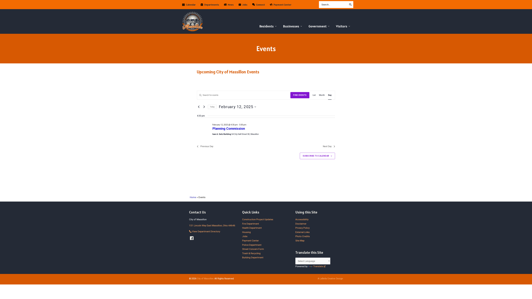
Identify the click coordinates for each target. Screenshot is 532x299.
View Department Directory (205, 231)
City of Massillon (205, 278)
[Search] (350, 4)
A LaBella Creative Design (330, 278)
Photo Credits (302, 236)
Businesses (291, 26)
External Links (302, 232)
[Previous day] (198, 107)
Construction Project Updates (257, 219)
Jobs (244, 236)
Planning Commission (228, 129)
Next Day (327, 146)
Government (318, 26)
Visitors (341, 26)
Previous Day (206, 146)
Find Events (300, 95)
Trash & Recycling (251, 253)
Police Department (251, 244)
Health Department (252, 227)
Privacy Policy (302, 227)
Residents (266, 26)
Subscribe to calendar (316, 156)
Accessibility (302, 219)
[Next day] (204, 107)
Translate (318, 266)
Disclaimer (300, 223)
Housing (246, 232)
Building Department (252, 257)
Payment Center (250, 240)
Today (212, 107)
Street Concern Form (253, 249)
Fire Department (250, 223)
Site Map (299, 240)
